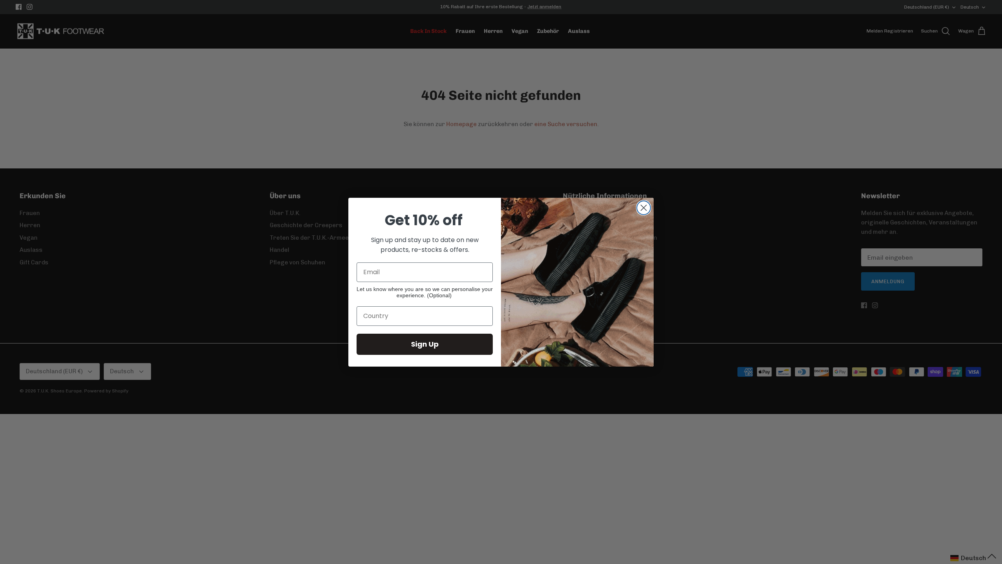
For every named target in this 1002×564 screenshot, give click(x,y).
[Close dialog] (644, 208)
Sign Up (425, 344)
